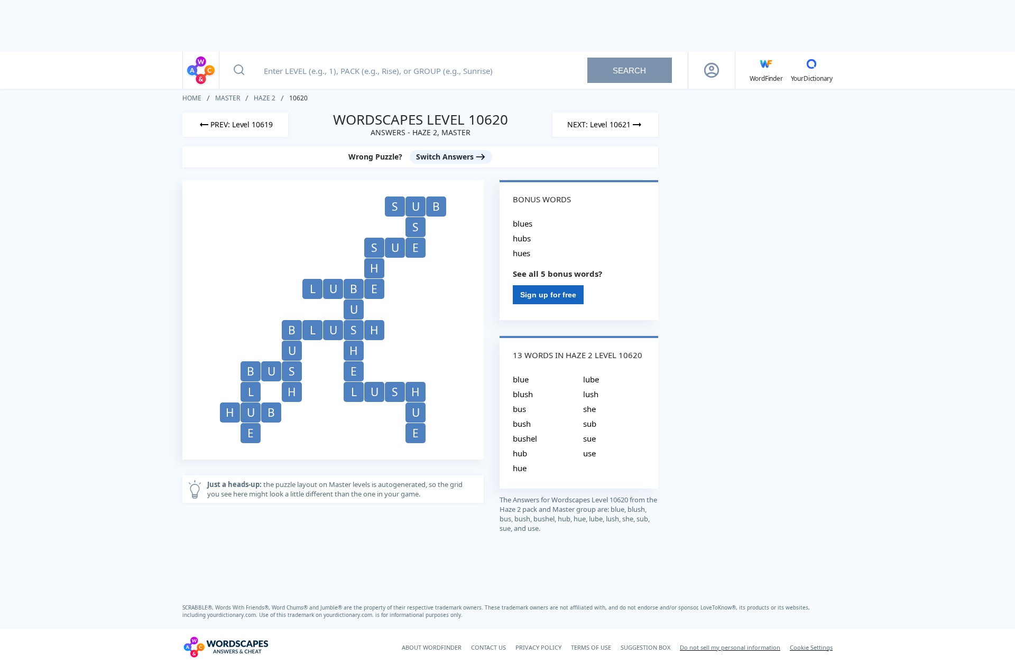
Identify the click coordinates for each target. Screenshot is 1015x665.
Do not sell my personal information (730, 647)
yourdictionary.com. (233, 615)
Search (629, 70)
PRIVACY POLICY (538, 647)
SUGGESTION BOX (645, 647)
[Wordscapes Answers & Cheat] (200, 70)
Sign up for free (548, 295)
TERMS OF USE (591, 647)
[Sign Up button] (711, 70)
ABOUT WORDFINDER (432, 647)
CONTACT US (488, 647)
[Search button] (239, 70)
